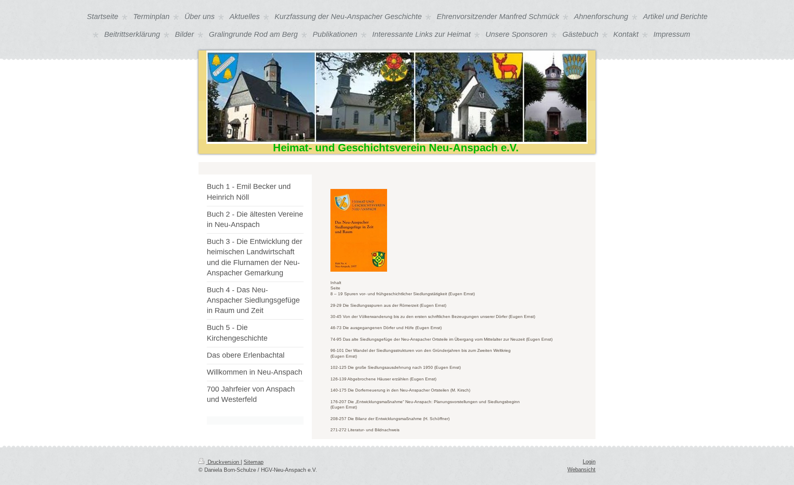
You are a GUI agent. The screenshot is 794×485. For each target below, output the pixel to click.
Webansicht (581, 469)
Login (589, 462)
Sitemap (253, 462)
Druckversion (223, 462)
